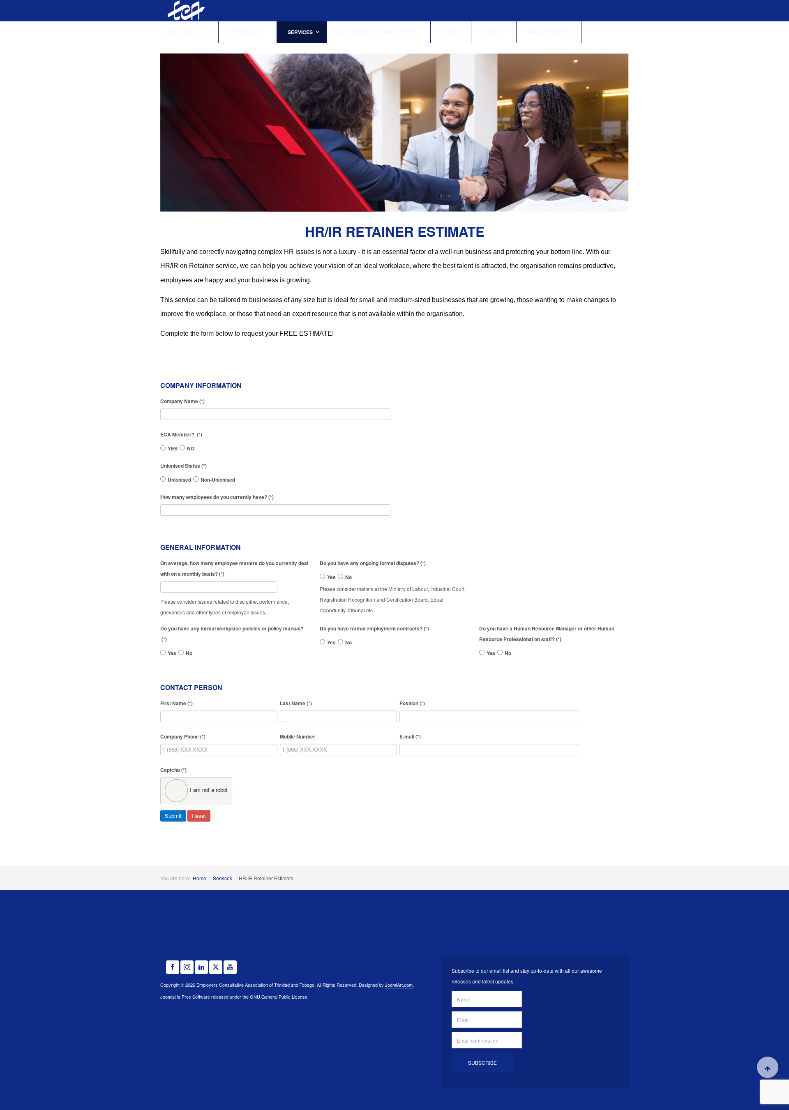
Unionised (179, 479)
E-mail (410, 736)
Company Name (182, 401)
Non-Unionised (218, 479)
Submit (173, 815)
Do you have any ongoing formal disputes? (373, 563)
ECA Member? (181, 434)
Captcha (173, 769)
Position (412, 703)
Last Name (296, 703)
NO (190, 448)
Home (199, 878)
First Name (176, 703)
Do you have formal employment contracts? (374, 628)
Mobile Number (297, 736)
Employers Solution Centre (378, 31)
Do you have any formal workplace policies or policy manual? (231, 634)
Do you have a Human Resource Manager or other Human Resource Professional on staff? (546, 634)
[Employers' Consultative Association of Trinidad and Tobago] (185, 10)
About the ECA (185, 31)
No (348, 577)
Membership (246, 31)
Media (449, 31)
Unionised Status (183, 465)
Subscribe (482, 1062)
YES (173, 448)
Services (301, 32)
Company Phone (182, 736)
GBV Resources (548, 31)
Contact (493, 31)
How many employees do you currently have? (217, 497)
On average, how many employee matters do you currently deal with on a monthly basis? (234, 568)
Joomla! (168, 996)
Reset (199, 815)
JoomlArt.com (399, 984)
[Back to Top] (767, 1067)
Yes (331, 577)
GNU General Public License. (279, 996)
